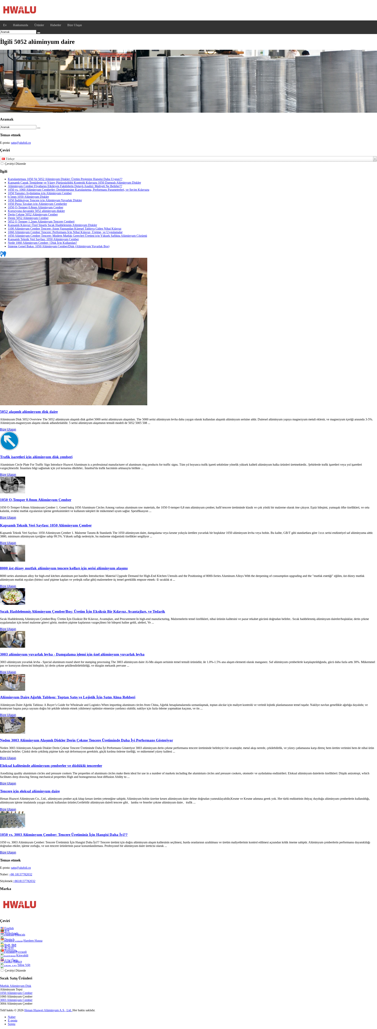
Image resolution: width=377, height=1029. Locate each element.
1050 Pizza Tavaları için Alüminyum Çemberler (37, 203)
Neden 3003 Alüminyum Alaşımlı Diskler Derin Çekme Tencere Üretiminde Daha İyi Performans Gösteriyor (86, 740)
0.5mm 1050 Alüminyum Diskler (28, 196)
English (9, 928)
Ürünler (39, 25)
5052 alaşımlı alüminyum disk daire (29, 412)
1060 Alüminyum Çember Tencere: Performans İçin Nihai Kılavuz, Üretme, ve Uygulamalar (65, 232)
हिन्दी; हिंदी (10, 945)
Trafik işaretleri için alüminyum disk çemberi (36, 457)
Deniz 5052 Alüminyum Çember (28, 218)
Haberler (55, 25)
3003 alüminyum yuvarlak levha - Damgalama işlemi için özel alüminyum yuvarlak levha (72, 654)
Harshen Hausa (32, 940)
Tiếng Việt (23, 965)
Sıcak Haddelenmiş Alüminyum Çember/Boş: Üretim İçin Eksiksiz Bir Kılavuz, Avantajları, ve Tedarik (82, 611)
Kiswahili (22, 955)
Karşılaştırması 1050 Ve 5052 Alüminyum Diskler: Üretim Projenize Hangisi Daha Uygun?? (65, 179)
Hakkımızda (20, 25)
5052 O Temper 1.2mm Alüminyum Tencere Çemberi (41, 221)
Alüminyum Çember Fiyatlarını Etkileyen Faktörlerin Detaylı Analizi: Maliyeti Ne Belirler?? (65, 186)
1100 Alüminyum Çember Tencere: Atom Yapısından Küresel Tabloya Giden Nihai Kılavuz (64, 228)
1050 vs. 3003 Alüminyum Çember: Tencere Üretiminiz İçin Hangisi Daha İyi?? (64, 835)
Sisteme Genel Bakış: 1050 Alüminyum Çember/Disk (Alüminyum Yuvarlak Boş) (58, 246)
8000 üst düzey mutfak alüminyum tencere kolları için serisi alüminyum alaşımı (64, 568)
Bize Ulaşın (74, 25)
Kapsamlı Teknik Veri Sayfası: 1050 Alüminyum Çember (43, 239)
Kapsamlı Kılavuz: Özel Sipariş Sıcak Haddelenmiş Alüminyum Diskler (52, 225)
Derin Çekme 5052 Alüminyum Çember (33, 214)
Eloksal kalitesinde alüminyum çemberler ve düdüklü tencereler (51, 766)
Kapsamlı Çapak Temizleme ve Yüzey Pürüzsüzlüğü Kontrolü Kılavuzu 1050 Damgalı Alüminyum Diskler (74, 182)
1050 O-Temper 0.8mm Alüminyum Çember (35, 207)
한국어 (9, 948)
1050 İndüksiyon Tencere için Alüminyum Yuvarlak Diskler (45, 200)
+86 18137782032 (20, 874)
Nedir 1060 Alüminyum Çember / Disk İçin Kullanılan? (42, 242)
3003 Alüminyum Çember (16, 1000)
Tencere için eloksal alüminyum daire (30, 791)
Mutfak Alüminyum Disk (15, 986)
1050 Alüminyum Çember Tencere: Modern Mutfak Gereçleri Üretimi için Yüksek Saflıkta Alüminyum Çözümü (77, 235)
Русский (21, 951)
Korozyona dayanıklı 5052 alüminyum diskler (36, 211)
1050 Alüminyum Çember (16, 993)
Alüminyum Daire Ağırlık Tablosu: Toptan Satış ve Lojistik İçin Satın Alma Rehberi (67, 697)
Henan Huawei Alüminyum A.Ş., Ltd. (48, 1010)
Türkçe (17, 961)
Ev (5, 25)
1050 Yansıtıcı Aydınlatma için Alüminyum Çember (40, 193)
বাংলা (6, 930)
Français (20, 934)
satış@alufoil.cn (21, 142)
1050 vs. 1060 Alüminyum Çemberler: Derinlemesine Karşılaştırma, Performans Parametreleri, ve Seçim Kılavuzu (78, 189)
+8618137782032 (24, 881)
